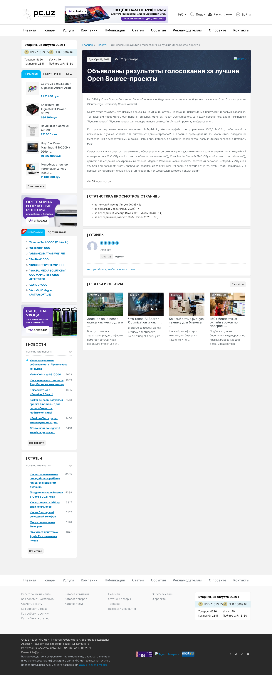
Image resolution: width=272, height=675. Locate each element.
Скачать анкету (31, 603)
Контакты (241, 30)
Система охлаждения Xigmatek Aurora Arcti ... (56, 88)
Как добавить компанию (37, 599)
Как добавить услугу (35, 613)
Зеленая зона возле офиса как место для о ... (105, 322)
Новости (102, 44)
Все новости (36, 442)
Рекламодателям (187, 30)
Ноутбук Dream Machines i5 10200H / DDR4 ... (55, 147)
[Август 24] (105, 303)
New (69, 73)
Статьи (138, 30)
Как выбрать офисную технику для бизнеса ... (186, 322)
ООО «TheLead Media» (93, 664)
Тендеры (114, 603)
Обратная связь (162, 594)
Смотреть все (36, 186)
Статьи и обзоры (119, 599)
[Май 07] (146, 303)
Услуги (68, 30)
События (158, 30)
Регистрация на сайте (36, 594)
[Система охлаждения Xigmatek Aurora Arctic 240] (32, 88)
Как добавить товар (34, 608)
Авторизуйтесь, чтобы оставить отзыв (111, 269)
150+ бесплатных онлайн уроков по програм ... (224, 322)
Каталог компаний (77, 594)
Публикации (115, 30)
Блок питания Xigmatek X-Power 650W (53, 109)
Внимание (31, 73)
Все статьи (237, 284)
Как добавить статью (35, 618)
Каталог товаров (76, 599)
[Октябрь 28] (227, 303)
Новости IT (115, 594)
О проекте (217, 30)
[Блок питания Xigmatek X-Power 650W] (32, 109)
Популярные (52, 73)
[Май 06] (186, 303)
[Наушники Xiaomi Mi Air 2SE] (32, 130)
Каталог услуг (74, 603)
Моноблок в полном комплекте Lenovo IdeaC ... (54, 169)
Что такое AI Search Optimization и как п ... (145, 320)
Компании (89, 30)
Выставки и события (122, 608)
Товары (49, 30)
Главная (29, 30)
